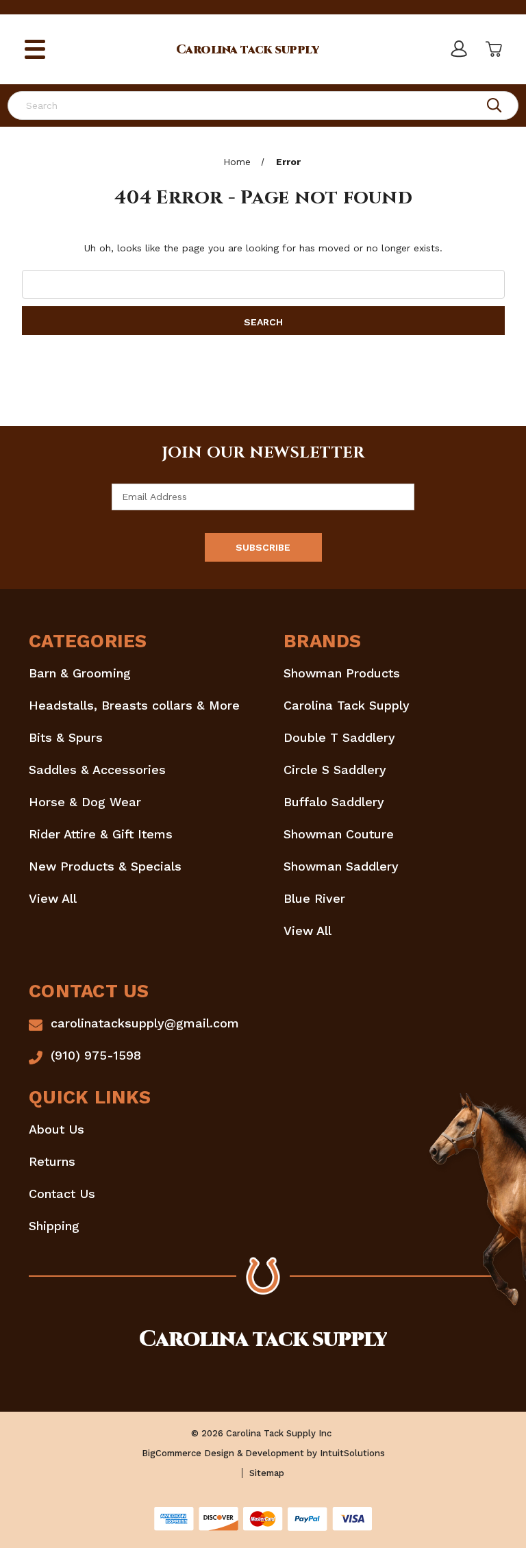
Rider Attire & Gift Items (101, 834)
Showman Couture (339, 834)
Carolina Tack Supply (347, 705)
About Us (56, 1129)
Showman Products (342, 673)
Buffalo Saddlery (334, 802)
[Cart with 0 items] (492, 49)
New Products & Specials (105, 866)
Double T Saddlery (339, 737)
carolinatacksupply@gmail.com (145, 1023)
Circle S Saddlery (335, 769)
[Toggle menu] (35, 49)
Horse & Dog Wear (85, 802)
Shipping (54, 1226)
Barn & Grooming (80, 673)
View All (53, 898)
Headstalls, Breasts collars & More (134, 705)
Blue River (314, 898)
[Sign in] (458, 49)
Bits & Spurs (66, 737)
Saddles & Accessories (97, 769)
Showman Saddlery (341, 866)
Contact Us (62, 1193)
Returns (52, 1161)
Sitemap (266, 1473)
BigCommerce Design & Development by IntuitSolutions (263, 1453)
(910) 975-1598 (96, 1055)
